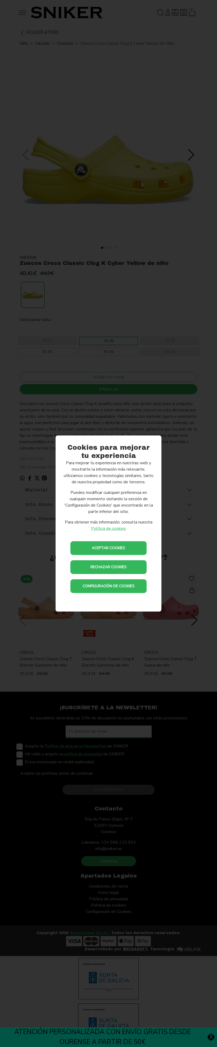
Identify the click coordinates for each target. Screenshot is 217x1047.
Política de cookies (108, 528)
